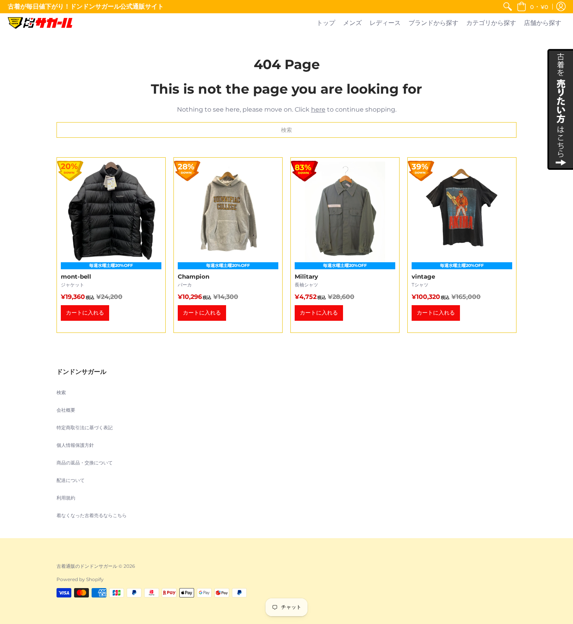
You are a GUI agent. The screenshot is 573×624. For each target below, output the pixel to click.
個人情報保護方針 (75, 445)
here (318, 109)
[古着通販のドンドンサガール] (40, 23)
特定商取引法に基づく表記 (85, 427)
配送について (71, 480)
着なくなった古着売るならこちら (92, 515)
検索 (61, 392)
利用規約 (66, 498)
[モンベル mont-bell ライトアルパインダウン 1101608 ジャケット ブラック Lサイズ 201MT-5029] (111, 245)
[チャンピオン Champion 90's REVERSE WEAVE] (228, 245)
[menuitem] (507, 6)
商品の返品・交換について (85, 463)
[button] (532, 6)
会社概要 (66, 410)
